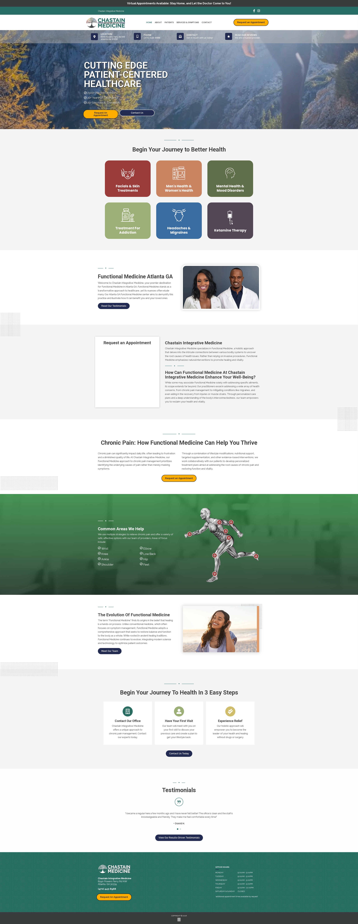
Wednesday (221, 880)
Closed (241, 891)
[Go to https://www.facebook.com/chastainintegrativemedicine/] (254, 11)
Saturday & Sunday (225, 891)
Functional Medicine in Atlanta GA (119, 286)
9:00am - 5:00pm (245, 872)
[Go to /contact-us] (127, 723)
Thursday (220, 884)
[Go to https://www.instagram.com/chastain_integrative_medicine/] (258, 11)
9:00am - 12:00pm (246, 888)
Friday (218, 888)
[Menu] (179, 919)
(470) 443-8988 (107, 888)
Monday (219, 872)
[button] (114, 306)
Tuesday (219, 876)
